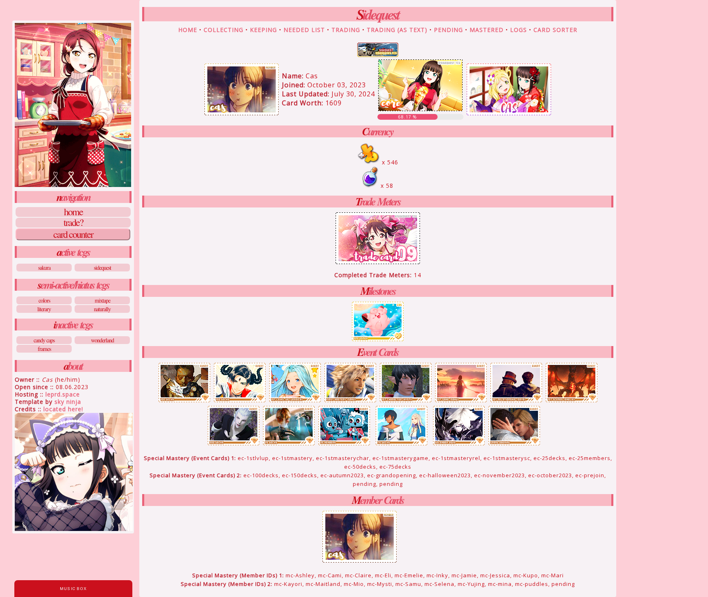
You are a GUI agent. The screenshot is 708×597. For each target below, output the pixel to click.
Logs (518, 30)
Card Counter (73, 234)
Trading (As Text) (397, 30)
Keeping (263, 30)
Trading (345, 30)
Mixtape (102, 300)
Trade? (73, 223)
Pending (448, 30)
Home (73, 212)
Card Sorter (555, 30)
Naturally (102, 309)
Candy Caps (44, 340)
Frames (44, 349)
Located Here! (63, 409)
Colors (44, 300)
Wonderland (102, 340)
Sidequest (102, 267)
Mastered (487, 30)
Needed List (304, 30)
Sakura (44, 267)
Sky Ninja (67, 402)
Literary (44, 309)
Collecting (223, 30)
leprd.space (62, 394)
